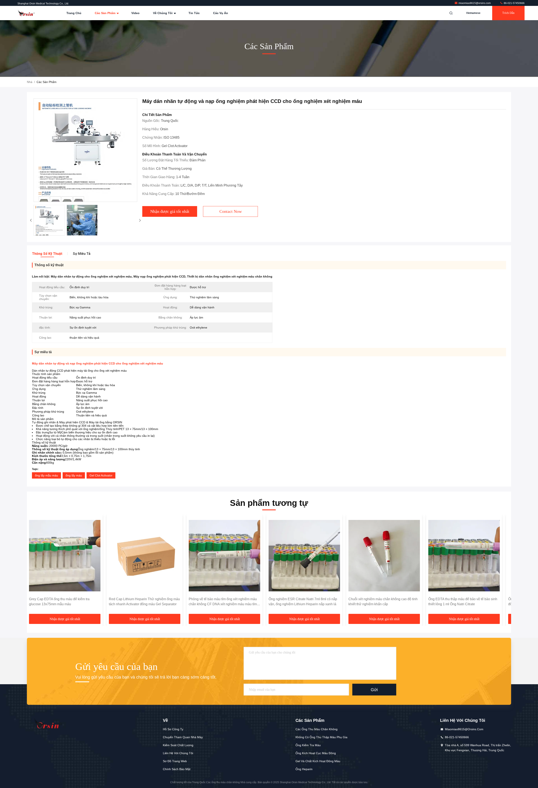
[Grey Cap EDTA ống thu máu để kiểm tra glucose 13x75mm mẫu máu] (64, 556)
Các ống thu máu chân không (316, 729)
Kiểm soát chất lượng (178, 745)
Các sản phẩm (105, 13)
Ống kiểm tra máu (308, 745)
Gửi (374, 689)
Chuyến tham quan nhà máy (183, 737)
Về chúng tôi (163, 13)
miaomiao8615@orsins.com (475, 3)
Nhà (29, 82)
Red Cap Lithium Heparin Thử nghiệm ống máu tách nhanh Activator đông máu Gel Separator (144, 601)
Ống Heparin (304, 769)
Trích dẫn (508, 12)
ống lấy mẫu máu (46, 475)
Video (135, 13)
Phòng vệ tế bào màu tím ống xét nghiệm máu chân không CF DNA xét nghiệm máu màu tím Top (223, 602)
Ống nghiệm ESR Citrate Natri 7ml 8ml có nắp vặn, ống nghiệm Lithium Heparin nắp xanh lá (303, 601)
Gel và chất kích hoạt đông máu (317, 761)
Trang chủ (73, 13)
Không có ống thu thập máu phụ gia (321, 737)
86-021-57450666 (514, 3)
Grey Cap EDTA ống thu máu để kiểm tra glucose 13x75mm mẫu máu (59, 601)
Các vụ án (220, 13)
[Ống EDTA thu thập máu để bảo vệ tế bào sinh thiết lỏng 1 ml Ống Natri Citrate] (464, 556)
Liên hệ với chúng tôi (178, 753)
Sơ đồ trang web (175, 761)
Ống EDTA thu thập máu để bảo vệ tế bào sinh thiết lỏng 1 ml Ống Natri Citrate (462, 601)
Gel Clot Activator (101, 475)
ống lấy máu (74, 475)
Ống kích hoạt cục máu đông (315, 753)
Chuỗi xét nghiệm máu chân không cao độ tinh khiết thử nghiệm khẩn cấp (383, 601)
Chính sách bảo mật (176, 769)
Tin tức (194, 13)
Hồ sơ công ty (173, 729)
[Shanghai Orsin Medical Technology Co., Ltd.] (26, 13)
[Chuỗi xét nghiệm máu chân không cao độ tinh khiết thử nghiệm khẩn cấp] (384, 556)
